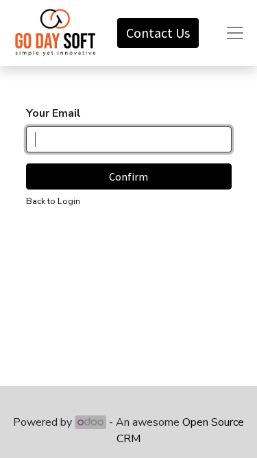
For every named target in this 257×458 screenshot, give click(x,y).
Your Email (53, 113)
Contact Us (158, 32)
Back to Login (53, 201)
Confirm (128, 176)
